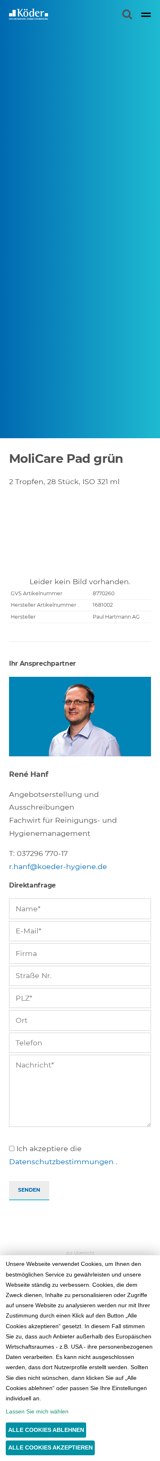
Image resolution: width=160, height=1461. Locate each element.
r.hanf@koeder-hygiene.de (58, 866)
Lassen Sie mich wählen (37, 1411)
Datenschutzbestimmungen (61, 1161)
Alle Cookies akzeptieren (50, 1447)
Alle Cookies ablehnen (46, 1430)
